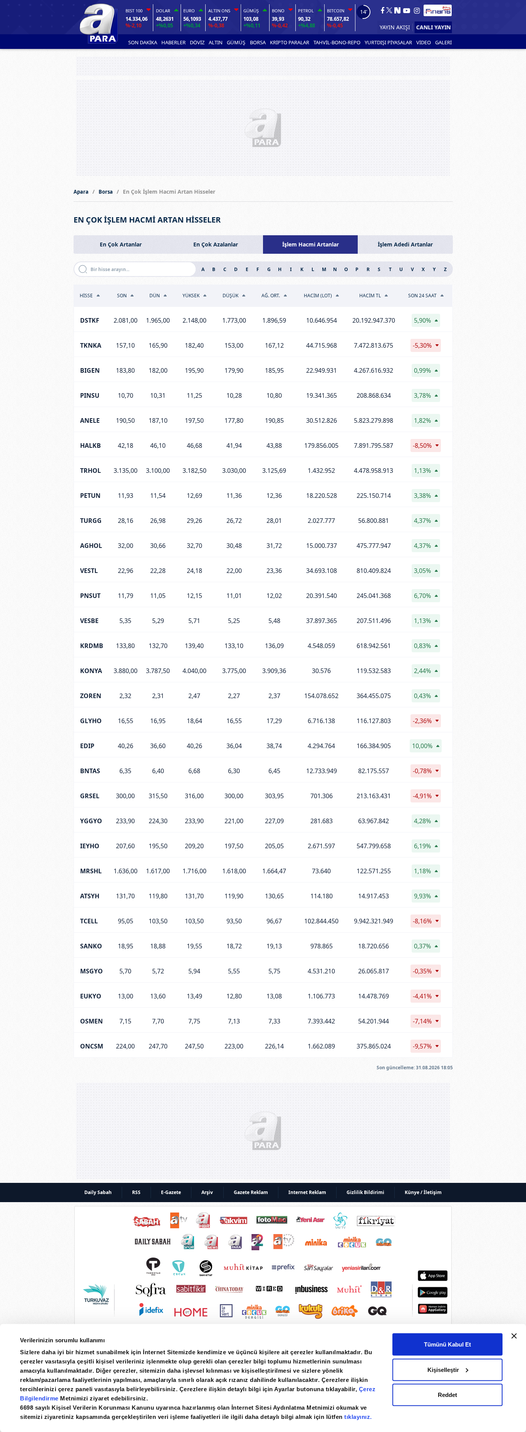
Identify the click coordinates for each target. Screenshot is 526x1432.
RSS (136, 1192)
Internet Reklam (307, 1192)
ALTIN (216, 42)
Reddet (447, 1395)
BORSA (258, 42)
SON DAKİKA (142, 42)
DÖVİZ (197, 42)
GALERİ (443, 42)
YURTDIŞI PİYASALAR (388, 42)
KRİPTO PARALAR (289, 42)
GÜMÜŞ (236, 42)
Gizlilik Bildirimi (365, 1192)
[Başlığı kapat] (514, 1336)
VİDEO (423, 42)
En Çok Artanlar (121, 244)
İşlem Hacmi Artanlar (310, 244)
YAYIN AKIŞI (395, 27)
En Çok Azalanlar (215, 244)
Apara (81, 191)
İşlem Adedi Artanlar (405, 244)
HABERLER (173, 42)
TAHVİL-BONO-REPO (336, 42)
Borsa (106, 191)
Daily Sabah (98, 1192)
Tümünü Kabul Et (447, 1344)
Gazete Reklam (251, 1192)
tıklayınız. (358, 1417)
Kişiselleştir (443, 1369)
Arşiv (207, 1192)
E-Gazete (171, 1192)
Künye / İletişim (423, 1192)
